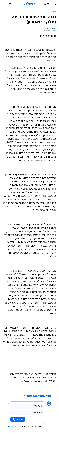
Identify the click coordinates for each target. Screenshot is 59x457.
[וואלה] (29, 3)
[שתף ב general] (5, 3)
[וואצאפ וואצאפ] (10, 3)
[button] (46, 4)
